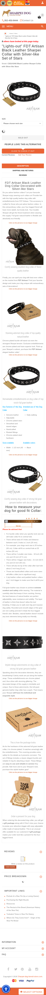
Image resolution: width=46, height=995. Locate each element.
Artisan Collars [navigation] (13, 33)
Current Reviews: (8, 155)
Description (23, 166)
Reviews (23, 175)
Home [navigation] (5, 33)
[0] (39, 18)
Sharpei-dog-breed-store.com (30, 976)
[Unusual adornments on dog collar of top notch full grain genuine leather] (23, 310)
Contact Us (27, 20)
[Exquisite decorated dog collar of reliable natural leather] (23, 642)
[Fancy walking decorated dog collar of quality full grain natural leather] (23, 244)
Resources (11, 904)
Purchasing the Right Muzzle (18, 900)
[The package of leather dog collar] (23, 720)
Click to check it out (23, 151)
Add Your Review (24, 155)
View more (10, 867)
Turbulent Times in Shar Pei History (20, 914)
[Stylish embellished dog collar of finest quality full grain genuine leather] (23, 476)
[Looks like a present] (23, 794)
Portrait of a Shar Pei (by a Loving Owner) (23, 896)
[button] (42, 26)
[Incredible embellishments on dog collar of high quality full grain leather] (23, 376)
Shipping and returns (23, 171)
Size (4, 119)
